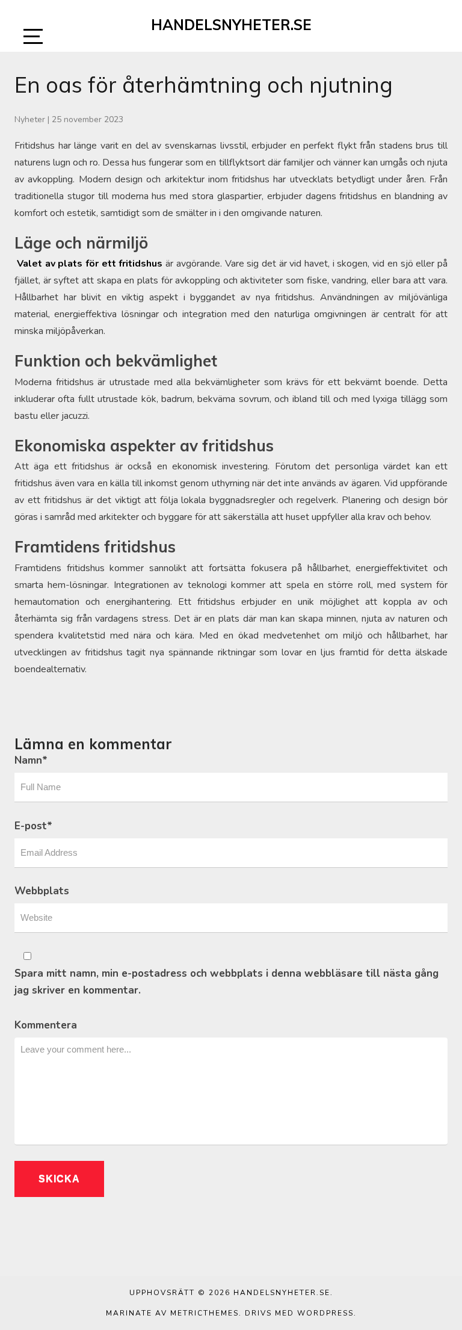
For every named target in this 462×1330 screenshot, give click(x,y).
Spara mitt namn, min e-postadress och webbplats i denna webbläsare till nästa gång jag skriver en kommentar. (226, 982)
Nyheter (29, 119)
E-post (33, 826)
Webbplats (41, 891)
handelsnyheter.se (231, 25)
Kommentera (45, 1025)
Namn (31, 760)
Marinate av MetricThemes (172, 1313)
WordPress (325, 1313)
